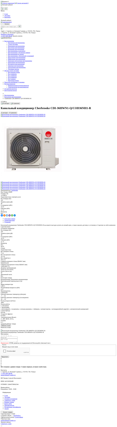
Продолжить (4, 357)
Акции (6, 408)
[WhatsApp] (12, 215)
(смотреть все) (16, 197)
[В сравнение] (15, 103)
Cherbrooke (14, 190)
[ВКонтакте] (2, 215)
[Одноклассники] (4, 215)
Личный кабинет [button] (6, 20)
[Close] (1, 329)
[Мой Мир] (15, 215)
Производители (9, 405)
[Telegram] (7, 215)
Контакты (7, 17)
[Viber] (9, 215)
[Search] (19, 26)
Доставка (7, 15)
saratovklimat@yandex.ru (8, 375)
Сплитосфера (19, 417)
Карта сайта (8, 404)
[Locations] (2, 8)
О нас (6, 14)
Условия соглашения (10, 399)
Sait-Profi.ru (16, 415)
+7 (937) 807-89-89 (6, 36)
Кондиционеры (9, 95)
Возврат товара (9, 402)
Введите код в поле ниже (10, 347)
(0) (7, 193)
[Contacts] (6, 8)
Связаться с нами (9, 400)
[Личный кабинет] (58, 5)
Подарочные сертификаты (12, 407)
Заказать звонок (17, 36)
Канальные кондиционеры (12, 97)
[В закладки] (5, 103)
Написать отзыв (5, 325)
